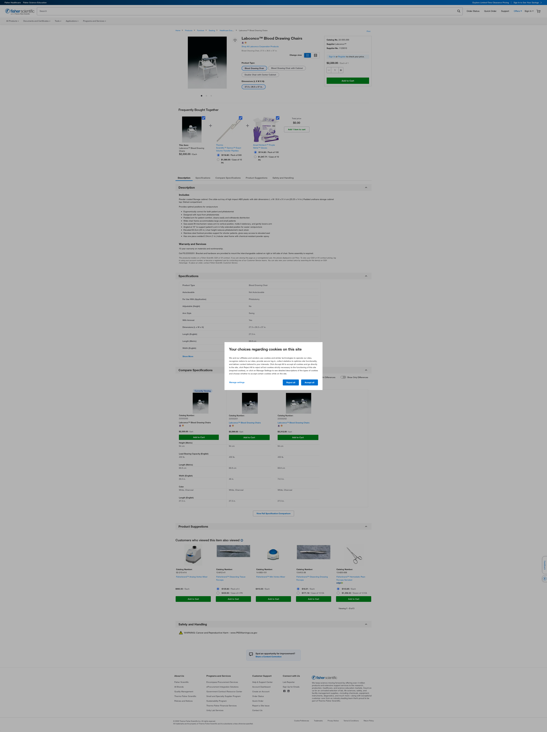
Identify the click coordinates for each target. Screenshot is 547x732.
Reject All (290, 382)
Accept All (309, 382)
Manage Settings (236, 382)
